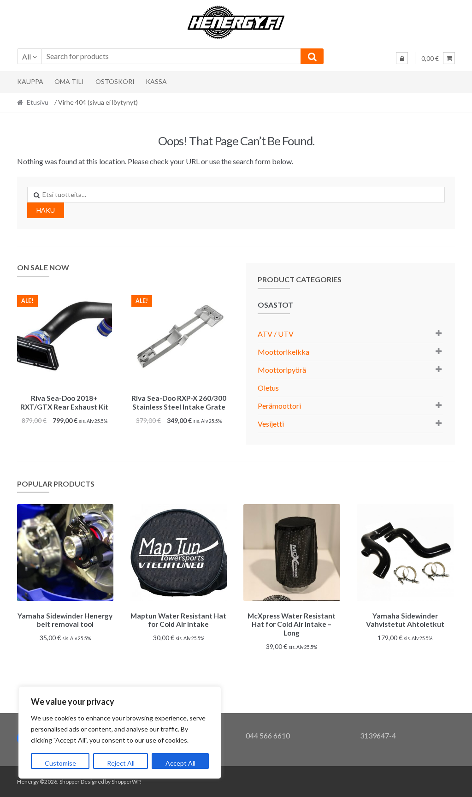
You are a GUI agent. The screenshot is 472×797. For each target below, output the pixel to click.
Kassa (156, 81)
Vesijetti (271, 423)
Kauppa (30, 81)
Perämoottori (279, 405)
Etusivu (37, 102)
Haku (45, 210)
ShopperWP (126, 781)
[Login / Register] (402, 58)
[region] (119, 732)
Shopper (69, 781)
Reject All (121, 763)
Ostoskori (115, 81)
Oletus (268, 387)
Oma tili (69, 81)
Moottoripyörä (282, 369)
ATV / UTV (276, 333)
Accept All (180, 763)
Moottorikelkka (283, 351)
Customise (60, 763)
